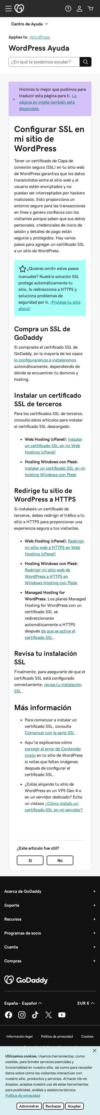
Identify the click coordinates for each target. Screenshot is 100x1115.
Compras (12, 961)
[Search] (85, 62)
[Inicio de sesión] (79, 8)
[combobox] (44, 61)
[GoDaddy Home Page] (26, 980)
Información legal (19, 1036)
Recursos (12, 919)
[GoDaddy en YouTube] (62, 1017)
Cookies (87, 1036)
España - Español (20, 1003)
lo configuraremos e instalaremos (45, 360)
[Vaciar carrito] (90, 8)
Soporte (11, 905)
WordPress (40, 37)
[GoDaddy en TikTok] (35, 1017)
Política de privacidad (57, 1036)
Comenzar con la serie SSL (50, 732)
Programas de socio (22, 933)
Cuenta (11, 947)
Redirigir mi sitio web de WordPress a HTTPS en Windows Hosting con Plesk (51, 576)
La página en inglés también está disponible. (48, 102)
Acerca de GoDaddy (22, 891)
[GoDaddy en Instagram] (22, 1017)
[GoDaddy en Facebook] (8, 1017)
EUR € (83, 1003)
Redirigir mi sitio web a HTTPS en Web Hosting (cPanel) (54, 547)
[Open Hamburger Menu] (6, 8)
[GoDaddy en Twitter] (48, 1017)
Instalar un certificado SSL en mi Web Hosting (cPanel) (53, 445)
